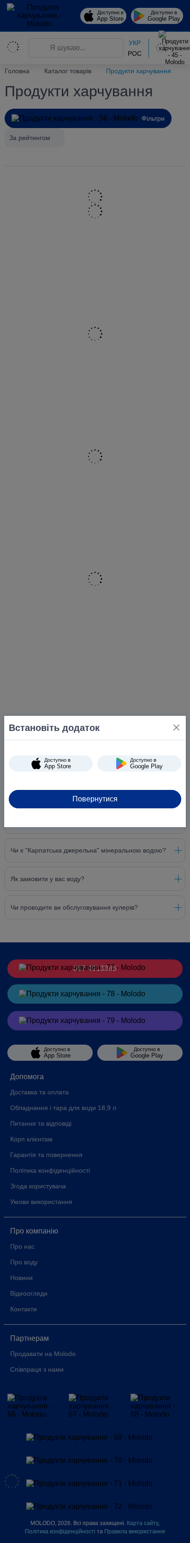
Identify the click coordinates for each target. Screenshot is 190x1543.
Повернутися (95, 799)
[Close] (176, 727)
